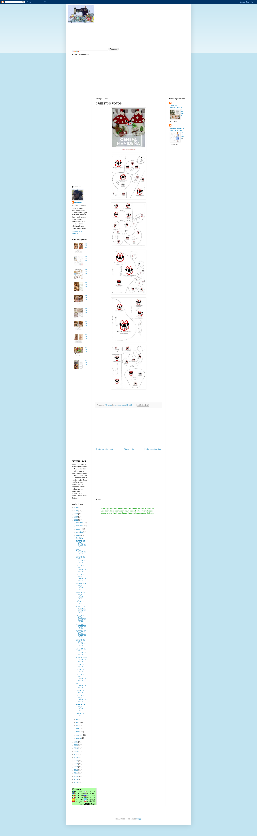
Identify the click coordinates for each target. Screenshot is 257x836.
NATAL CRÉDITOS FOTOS (81, 552)
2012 (76, 770)
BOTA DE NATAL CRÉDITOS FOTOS (82, 660)
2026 (76, 508)
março (78, 732)
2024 (76, 514)
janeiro (78, 738)
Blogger (139, 819)
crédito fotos (86, 247)
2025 (76, 511)
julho (78, 719)
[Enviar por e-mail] (138, 405)
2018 (76, 751)
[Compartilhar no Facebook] (145, 405)
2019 (76, 748)
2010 (76, 776)
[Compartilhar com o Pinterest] (148, 405)
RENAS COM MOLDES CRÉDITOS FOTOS (81, 609)
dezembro (80, 523)
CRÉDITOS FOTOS (80, 602)
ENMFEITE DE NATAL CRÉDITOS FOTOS (81, 586)
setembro (79, 532)
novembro (80, 526)
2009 (76, 779)
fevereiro (79, 735)
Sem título (79, 538)
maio (78, 725)
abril (78, 729)
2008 (76, 782)
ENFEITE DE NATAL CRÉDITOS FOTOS (81, 544)
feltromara (108, 405)
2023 (76, 517)
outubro (79, 529)
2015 (76, 761)
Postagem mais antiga (152, 449)
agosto (78, 535)
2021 (76, 742)
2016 (76, 757)
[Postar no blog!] (140, 405)
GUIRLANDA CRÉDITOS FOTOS (81, 626)
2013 (76, 767)
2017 (76, 754)
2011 (76, 773)
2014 (76, 764)
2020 (76, 745)
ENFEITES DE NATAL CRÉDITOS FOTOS (81, 634)
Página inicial (129, 449)
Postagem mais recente (105, 449)
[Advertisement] (92, 76)
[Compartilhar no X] (143, 405)
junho (78, 722)
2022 (76, 520)
